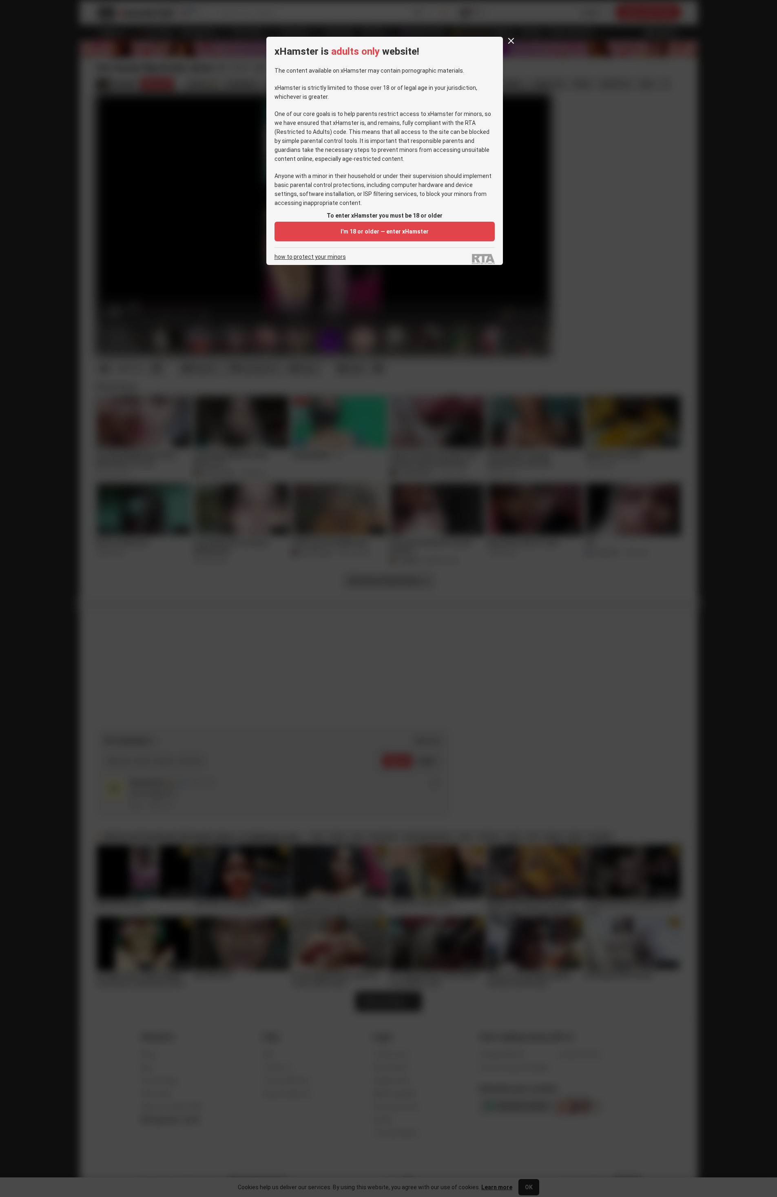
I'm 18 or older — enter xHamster (385, 231)
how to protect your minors (310, 257)
